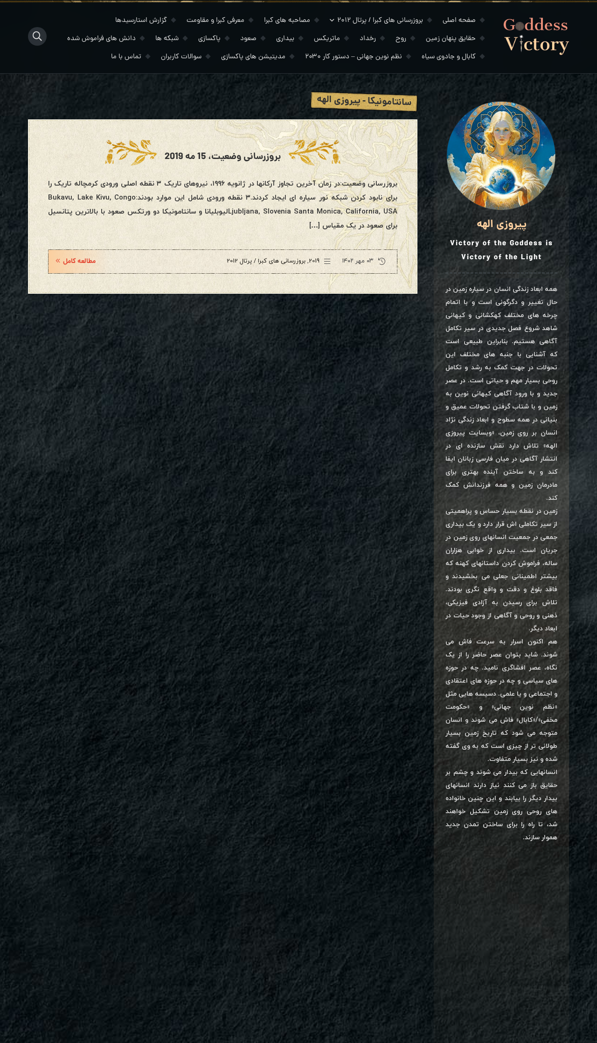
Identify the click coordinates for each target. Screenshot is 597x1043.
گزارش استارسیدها (141, 20)
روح (401, 39)
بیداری (285, 39)
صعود (248, 39)
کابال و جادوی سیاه (449, 57)
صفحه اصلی (459, 20)
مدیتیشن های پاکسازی (253, 57)
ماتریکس (327, 39)
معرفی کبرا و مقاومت (215, 20)
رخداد (368, 39)
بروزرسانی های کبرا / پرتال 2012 (266, 261)
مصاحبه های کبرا (287, 20)
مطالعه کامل (79, 261)
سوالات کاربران (181, 57)
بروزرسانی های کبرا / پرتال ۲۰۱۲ (380, 20)
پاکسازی (209, 39)
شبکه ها (167, 39)
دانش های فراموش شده (101, 39)
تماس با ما (126, 57)
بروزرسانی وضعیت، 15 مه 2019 (223, 157)
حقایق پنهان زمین (451, 39)
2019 (314, 261)
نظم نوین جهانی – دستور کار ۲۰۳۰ (353, 57)
